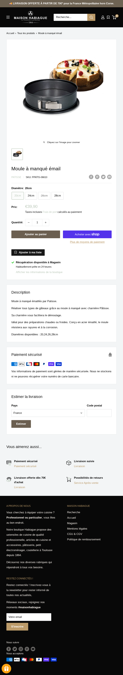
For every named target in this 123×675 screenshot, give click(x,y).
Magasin (72, 523)
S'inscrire (17, 626)
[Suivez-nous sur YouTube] (33, 649)
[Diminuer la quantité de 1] (28, 222)
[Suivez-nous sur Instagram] (21, 649)
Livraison (79, 466)
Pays (14, 405)
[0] (114, 17)
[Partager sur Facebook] (91, 176)
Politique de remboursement (84, 539)
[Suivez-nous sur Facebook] (8, 649)
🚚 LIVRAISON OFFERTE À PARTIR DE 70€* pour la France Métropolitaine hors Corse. (61, 3)
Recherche (73, 512)
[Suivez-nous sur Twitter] (14, 649)
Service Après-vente (86, 482)
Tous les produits (26, 33)
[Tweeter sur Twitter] (103, 176)
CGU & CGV (74, 534)
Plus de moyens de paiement (87, 242)
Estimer (21, 423)
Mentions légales (77, 528)
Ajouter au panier (36, 234)
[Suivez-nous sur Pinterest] (27, 649)
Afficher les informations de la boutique (39, 272)
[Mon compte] (102, 17)
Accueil (10, 33)
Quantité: (17, 222)
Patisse (16, 177)
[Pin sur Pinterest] (97, 176)
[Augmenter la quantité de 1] (45, 222)
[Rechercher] (91, 17)
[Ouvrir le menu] (8, 17)
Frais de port (50, 212)
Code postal (94, 405)
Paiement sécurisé (25, 466)
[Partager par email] (109, 176)
